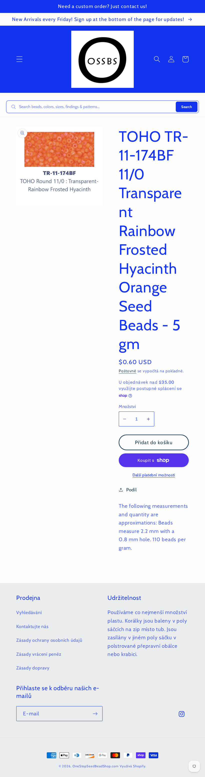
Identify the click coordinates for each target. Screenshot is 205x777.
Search (186, 107)
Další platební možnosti (153, 475)
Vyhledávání (29, 612)
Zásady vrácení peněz (39, 654)
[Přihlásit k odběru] (95, 713)
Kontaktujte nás (32, 626)
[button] (19, 59)
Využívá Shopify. (133, 766)
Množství (127, 406)
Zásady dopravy (33, 668)
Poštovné (127, 371)
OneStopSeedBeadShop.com (95, 766)
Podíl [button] (131, 490)
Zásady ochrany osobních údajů (49, 640)
